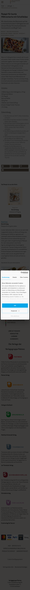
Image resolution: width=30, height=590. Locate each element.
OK (15, 305)
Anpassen (14, 311)
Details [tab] (15, 277)
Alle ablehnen (15, 316)
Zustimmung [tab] (5, 277)
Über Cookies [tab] (24, 277)
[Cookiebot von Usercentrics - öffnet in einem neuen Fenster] (21, 273)
